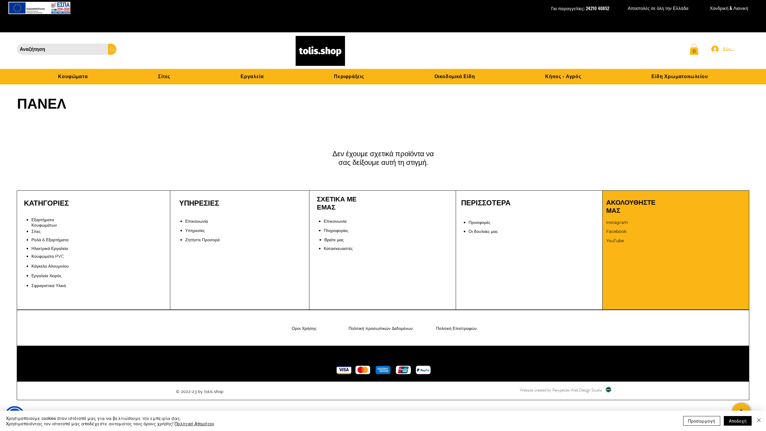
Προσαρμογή (701, 421)
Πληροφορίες (336, 230)
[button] (694, 49)
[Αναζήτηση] (112, 49)
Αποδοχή (738, 421)
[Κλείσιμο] (758, 420)
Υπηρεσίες (195, 230)
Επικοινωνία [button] (196, 221)
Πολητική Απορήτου (194, 424)
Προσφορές (479, 222)
